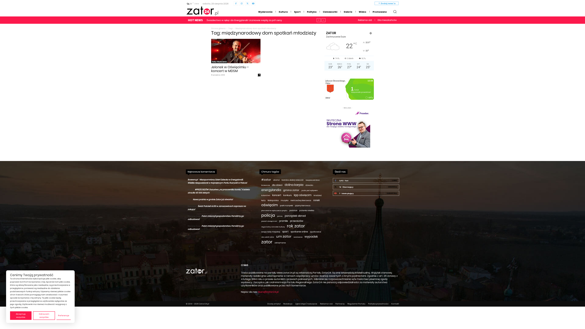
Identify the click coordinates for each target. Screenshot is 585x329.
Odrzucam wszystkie (44, 315)
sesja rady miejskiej (270, 231)
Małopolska (273, 200)
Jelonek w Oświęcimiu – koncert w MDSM (230, 69)
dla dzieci (277, 185)
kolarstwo (265, 195)
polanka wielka (306, 210)
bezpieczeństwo (313, 180)
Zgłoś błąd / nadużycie (306, 303)
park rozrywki (286, 205)
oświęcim (269, 205)
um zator (283, 236)
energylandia (271, 190)
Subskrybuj (392, 193)
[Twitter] (247, 4)
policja (268, 215)
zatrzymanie (280, 243)
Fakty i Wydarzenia (219, 62)
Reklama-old (326, 303)
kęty (263, 200)
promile (283, 221)
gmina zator (291, 190)
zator (266, 241)
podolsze (293, 210)
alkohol (276, 180)
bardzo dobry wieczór (293, 180)
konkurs (287, 195)
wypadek (311, 236)
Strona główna (218, 28)
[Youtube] (253, 4)
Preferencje (63, 315)
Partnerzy (340, 303)
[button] (395, 11)
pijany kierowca (302, 205)
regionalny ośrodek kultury (273, 227)
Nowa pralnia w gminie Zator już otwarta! (213, 199)
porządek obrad (295, 216)
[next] (323, 20)
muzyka (284, 200)
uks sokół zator (267, 237)
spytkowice (315, 231)
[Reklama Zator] (347, 129)
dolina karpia (294, 184)
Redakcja (287, 303)
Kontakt (395, 303)
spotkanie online (299, 231)
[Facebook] (236, 4)
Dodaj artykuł (273, 303)
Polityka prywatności (378, 303)
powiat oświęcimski (269, 221)
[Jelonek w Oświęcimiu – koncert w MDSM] (236, 51)
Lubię (394, 180)
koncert (276, 195)
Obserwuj (392, 187)
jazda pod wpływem (309, 190)
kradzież (318, 195)
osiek (316, 200)
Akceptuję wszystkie (21, 315)
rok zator (296, 226)
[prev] (319, 20)
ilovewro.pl (193, 179)
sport (285, 231)
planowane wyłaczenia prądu (274, 210)
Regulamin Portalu (356, 303)
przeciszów (296, 221)
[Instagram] (241, 4)
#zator (266, 179)
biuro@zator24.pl (268, 292)
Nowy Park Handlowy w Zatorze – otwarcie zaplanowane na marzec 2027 (249, 20)
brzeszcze (265, 185)
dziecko (309, 185)
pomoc (280, 216)
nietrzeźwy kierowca (301, 200)
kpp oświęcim (303, 195)
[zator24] (202, 11)
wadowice (298, 237)
